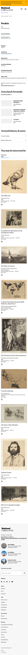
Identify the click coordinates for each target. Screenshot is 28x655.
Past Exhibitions (4, 639)
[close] (26, 2)
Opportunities (4, 618)
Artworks (6, 16)
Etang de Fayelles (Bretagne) (18, 101)
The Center (3, 629)
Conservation (4, 632)
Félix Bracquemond (5, 37)
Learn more (8, 4)
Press (2, 591)
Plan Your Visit (4, 599)
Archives (3, 637)
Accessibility (4, 607)
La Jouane (16, 119)
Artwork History (5, 136)
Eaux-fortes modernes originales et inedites (19, 110)
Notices (2, 650)
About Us (3, 588)
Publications (3, 642)
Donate (2, 616)
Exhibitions (3, 609)
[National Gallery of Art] (14, 529)
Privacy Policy (3, 652)
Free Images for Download (7, 624)
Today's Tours (4, 604)
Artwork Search (4, 627)
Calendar (3, 602)
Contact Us (3, 593)
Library (2, 634)
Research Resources (6, 140)
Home (2, 16)
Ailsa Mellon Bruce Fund (6, 53)
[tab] (5, 156)
